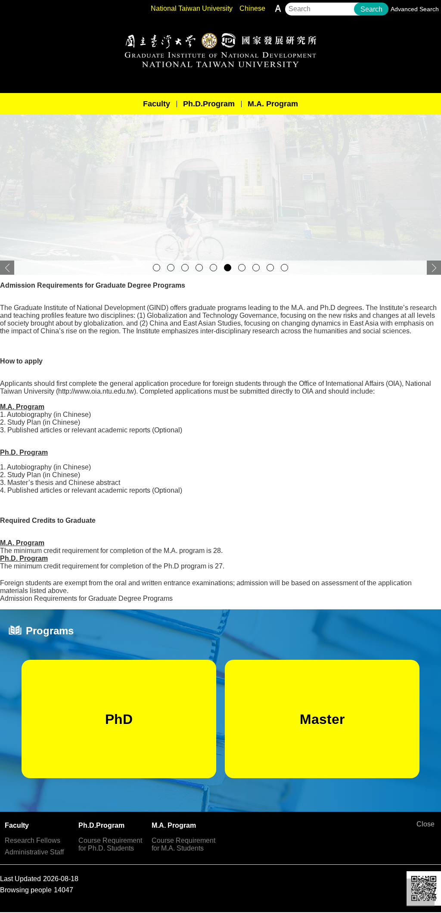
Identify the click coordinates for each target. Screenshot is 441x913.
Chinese (252, 8)
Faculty (156, 103)
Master (322, 719)
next (434, 268)
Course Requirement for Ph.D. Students (110, 844)
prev (7, 268)
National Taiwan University (192, 8)
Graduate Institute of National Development (220, 50)
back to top (421, 893)
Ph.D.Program (209, 103)
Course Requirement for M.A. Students (183, 844)
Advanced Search (415, 9)
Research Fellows (32, 840)
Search (371, 9)
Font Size (278, 8)
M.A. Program (273, 103)
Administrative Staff (34, 852)
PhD (119, 719)
